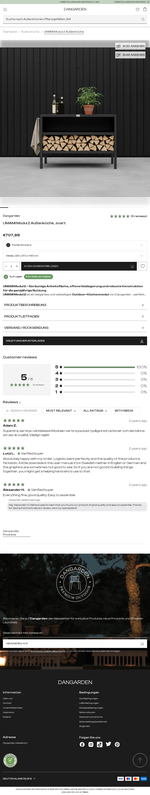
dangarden (75, 9)
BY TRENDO (83, 792)
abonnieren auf (17, 643)
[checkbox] (126, 410)
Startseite (10, 31)
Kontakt (7, 703)
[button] (101, 367)
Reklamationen (87, 712)
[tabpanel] (75, 460)
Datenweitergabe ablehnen (93, 721)
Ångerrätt (84, 726)
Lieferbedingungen (89, 703)
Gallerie (7, 717)
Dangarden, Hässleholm (15, 743)
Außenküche (30, 31)
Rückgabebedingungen (91, 708)
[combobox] (75, 19)
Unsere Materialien (13, 708)
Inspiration (8, 712)
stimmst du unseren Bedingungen (48, 651)
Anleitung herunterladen (25, 340)
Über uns (7, 698)
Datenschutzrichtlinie (90, 717)
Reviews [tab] (11, 402)
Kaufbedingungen (88, 698)
